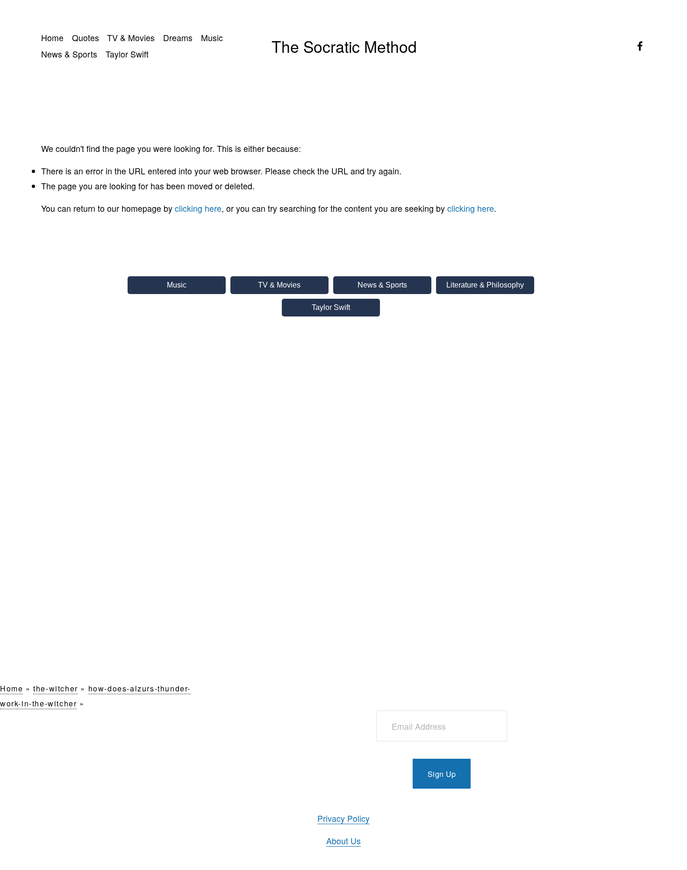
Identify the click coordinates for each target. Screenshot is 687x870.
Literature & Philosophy (485, 285)
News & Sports (69, 54)
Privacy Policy (343, 818)
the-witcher (55, 688)
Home (52, 37)
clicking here (198, 208)
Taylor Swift (127, 54)
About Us (343, 841)
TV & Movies (131, 37)
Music (212, 37)
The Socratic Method (344, 46)
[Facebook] (640, 46)
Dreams (178, 37)
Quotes (85, 37)
